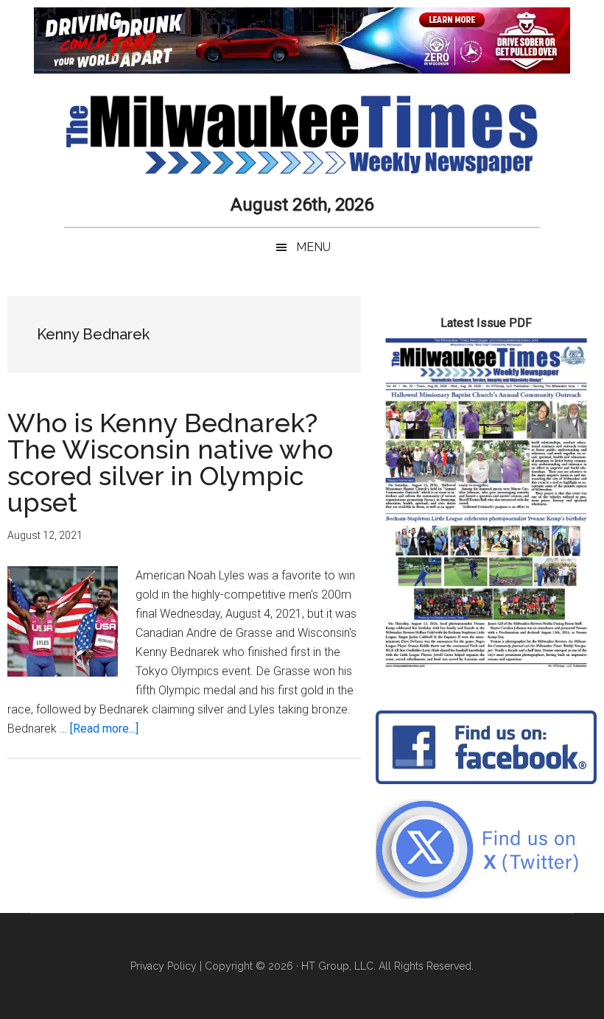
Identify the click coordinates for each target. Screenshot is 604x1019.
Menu (313, 247)
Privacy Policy (163, 966)
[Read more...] (104, 729)
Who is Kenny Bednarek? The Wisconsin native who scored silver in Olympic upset (170, 462)
